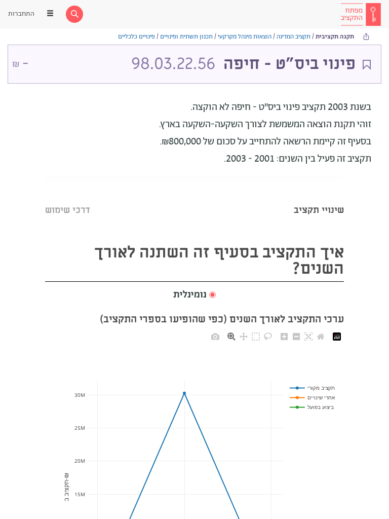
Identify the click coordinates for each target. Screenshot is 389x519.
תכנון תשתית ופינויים (186, 36)
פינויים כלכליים (136, 36)
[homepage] (360, 14)
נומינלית (190, 295)
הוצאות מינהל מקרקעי (244, 36)
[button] (194, 295)
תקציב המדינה (293, 36)
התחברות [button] (21, 14)
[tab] (319, 197)
